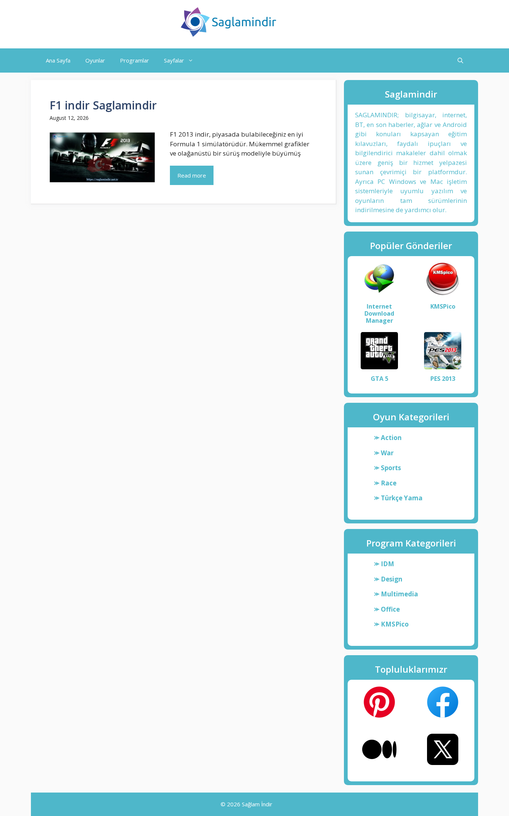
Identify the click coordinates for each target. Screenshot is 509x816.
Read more (191, 175)
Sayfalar (174, 60)
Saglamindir (315, 22)
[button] (460, 60)
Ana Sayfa (58, 60)
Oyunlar (95, 60)
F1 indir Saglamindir (103, 105)
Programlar (134, 60)
